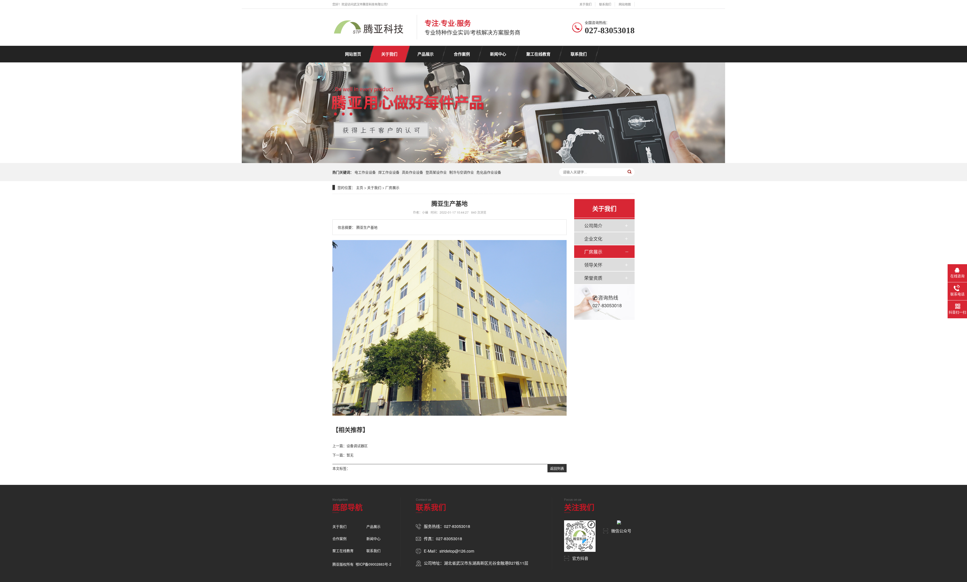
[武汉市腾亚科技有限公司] (368, 27)
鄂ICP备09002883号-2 (373, 564)
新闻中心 (498, 54)
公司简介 (593, 225)
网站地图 (625, 4)
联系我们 (605, 4)
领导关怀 (593, 264)
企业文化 (593, 238)
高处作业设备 (412, 172)
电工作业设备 (365, 172)
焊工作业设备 (388, 172)
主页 (359, 187)
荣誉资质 (593, 278)
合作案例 (462, 54)
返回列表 (557, 468)
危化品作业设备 (488, 172)
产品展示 (426, 54)
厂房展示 (392, 187)
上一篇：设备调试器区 (350, 445)
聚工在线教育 (538, 54)
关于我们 (585, 4)
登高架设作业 (436, 172)
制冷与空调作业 (461, 172)
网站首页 (353, 54)
